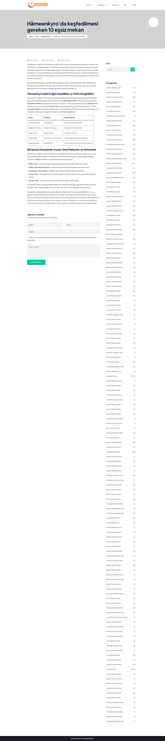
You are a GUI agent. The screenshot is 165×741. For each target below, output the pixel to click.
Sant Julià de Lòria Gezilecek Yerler (117, 617)
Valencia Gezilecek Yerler (114, 683)
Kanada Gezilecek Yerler (114, 466)
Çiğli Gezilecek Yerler (113, 300)
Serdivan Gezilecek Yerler (114, 631)
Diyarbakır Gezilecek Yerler (114, 315)
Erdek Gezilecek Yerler (113, 343)
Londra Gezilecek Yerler (114, 527)
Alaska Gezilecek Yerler (113, 130)
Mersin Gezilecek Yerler (113, 541)
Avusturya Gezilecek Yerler (114, 210)
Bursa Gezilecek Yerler (113, 291)
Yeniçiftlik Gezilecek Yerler (114, 712)
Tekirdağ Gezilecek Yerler (114, 646)
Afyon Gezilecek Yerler (113, 106)
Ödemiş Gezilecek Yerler (114, 589)
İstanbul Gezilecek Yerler (114, 442)
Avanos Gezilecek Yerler (114, 201)
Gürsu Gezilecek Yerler (113, 404)
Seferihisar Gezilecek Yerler (115, 627)
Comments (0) (49, 60)
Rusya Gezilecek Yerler (113, 603)
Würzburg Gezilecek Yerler (114, 702)
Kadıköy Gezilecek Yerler (114, 456)
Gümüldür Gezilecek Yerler (114, 400)
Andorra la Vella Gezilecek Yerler (116, 158)
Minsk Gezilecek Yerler (113, 546)
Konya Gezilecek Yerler (113, 499)
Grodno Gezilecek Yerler (114, 395)
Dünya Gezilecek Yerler (113, 319)
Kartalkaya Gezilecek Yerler (115, 480)
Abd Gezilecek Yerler (113, 92)
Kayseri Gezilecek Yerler (114, 485)
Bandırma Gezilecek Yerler (114, 239)
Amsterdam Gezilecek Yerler (115, 144)
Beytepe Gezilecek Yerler (114, 267)
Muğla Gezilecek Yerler (113, 565)
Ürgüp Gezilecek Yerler (113, 674)
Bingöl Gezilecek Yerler (113, 277)
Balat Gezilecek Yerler (113, 220)
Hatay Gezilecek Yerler (113, 409)
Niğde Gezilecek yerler (113, 584)
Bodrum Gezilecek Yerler (114, 281)
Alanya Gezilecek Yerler (113, 125)
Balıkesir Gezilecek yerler (114, 229)
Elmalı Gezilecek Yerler (113, 329)
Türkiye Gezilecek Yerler (114, 664)
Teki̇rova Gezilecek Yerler (114, 650)
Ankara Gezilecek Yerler (113, 163)
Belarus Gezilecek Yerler (114, 253)
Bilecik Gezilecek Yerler (113, 272)
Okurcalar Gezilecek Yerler (114, 594)
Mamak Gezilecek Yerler (114, 537)
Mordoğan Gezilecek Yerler (115, 556)
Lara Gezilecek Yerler (113, 518)
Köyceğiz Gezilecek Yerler (114, 504)
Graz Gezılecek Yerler (113, 390)
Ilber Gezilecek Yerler (113, 428)
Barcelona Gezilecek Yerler (115, 244)
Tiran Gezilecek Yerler (113, 655)
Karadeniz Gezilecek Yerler (114, 475)
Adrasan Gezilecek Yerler (114, 102)
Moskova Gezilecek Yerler (114, 560)
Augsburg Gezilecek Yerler (114, 196)
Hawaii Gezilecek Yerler (113, 414)
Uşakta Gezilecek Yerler (113, 679)
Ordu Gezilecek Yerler (113, 598)
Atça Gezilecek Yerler (113, 187)
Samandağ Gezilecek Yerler (115, 612)
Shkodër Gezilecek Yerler (114, 636)
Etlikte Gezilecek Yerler (113, 357)
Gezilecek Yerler (111, 376)
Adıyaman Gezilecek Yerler (114, 97)
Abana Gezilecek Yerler (113, 88)
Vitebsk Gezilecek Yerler (114, 688)
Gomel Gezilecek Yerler (113, 385)
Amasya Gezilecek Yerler (114, 140)
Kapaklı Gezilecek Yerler (114, 471)
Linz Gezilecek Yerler (112, 523)
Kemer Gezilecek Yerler (113, 489)
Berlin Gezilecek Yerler (113, 258)
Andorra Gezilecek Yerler (114, 154)
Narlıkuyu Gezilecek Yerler (114, 575)
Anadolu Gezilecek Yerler (114, 149)
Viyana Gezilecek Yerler (113, 693)
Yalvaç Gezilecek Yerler (113, 707)
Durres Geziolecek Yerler (114, 324)
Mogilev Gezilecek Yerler (114, 551)
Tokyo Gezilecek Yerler (113, 660)
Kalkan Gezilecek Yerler (113, 461)
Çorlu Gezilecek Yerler (113, 305)
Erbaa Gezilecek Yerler (113, 338)
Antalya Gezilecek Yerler (114, 173)
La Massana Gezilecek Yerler (115, 513)
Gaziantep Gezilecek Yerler (115, 367)
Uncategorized (111, 669)
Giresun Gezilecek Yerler (114, 381)
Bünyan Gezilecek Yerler (114, 286)
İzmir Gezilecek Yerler (113, 452)
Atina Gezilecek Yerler (113, 192)
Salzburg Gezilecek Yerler (114, 608)
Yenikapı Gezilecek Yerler (114, 716)
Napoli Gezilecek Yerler (113, 570)
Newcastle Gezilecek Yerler (115, 579)
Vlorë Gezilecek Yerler (113, 698)
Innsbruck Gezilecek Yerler (114, 433)
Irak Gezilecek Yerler (112, 437)
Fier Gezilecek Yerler (112, 362)
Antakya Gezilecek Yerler (114, 168)
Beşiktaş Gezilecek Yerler (114, 263)
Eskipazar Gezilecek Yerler (114, 352)
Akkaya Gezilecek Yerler (114, 121)
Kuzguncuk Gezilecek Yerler (115, 508)
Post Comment (36, 262)
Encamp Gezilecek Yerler (114, 333)
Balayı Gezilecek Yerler (113, 225)
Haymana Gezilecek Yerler (114, 419)
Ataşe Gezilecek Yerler (113, 182)
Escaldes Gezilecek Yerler (114, 348)
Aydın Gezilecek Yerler (113, 215)
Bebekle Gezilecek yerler (114, 248)
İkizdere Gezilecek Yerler (114, 423)
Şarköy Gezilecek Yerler (114, 622)
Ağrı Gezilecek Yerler (113, 111)
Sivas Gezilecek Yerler (113, 641)
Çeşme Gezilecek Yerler (114, 296)
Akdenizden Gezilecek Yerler (115, 116)
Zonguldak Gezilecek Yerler (115, 721)
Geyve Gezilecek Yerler (113, 371)
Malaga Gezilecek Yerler (114, 532)
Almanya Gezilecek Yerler (114, 135)
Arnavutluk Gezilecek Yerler (115, 177)
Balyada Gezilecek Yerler (114, 234)
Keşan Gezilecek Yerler (113, 494)
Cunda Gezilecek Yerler (113, 310)
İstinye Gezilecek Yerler (113, 447)
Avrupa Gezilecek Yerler (114, 206)
